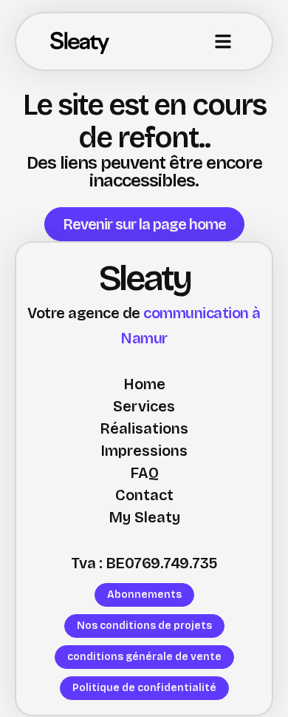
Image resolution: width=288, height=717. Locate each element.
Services (144, 406)
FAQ (144, 473)
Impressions (144, 451)
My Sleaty (144, 517)
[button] (223, 41)
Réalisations (144, 428)
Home (144, 384)
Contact (144, 495)
